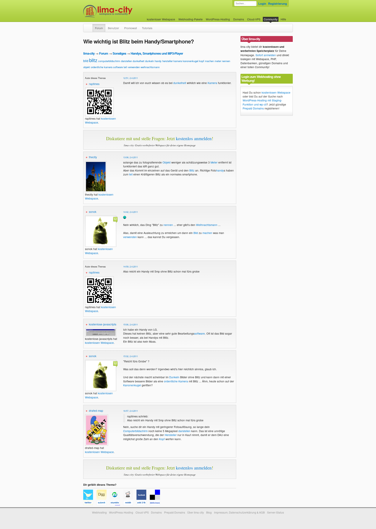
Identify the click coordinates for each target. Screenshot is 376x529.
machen (209, 61)
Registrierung (277, 3)
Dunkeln (174, 377)
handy (158, 61)
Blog (209, 512)
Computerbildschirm (135, 431)
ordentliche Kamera (176, 381)
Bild (195, 233)
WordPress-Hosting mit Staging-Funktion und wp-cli (262, 102)
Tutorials (147, 28)
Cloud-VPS (253, 19)
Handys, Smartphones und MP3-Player (157, 53)
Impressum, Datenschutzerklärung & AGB (239, 512)
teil (125, 67)
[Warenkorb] (289, 17)
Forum (99, 28)
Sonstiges (119, 53)
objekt (86, 67)
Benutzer (113, 28)
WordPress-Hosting (218, 19)
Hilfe (283, 19)
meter (218, 61)
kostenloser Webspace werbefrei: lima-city (122, 11)
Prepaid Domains (253, 108)
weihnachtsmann (150, 67)
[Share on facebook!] (143, 503)
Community (270, 19)
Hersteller (171, 435)
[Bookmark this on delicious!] (156, 503)
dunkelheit (138, 61)
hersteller (167, 61)
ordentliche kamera (101, 67)
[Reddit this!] (129, 503)
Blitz (191, 170)
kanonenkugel (190, 61)
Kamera (212, 83)
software (118, 67)
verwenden (134, 67)
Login (262, 3)
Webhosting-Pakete (190, 19)
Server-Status (275, 512)
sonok (92, 212)
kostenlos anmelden (194, 138)
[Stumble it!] (116, 503)
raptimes (94, 84)
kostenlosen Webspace (99, 343)
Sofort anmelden (266, 55)
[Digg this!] (103, 503)
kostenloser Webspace (161, 19)
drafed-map (96, 411)
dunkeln (149, 61)
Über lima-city (195, 512)
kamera (178, 61)
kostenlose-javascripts (102, 324)
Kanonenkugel (132, 385)
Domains (238, 19)
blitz (93, 60)
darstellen (126, 61)
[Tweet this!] (90, 503)
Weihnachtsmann (206, 225)
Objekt (167, 162)
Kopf (162, 439)
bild (85, 61)
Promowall (130, 28)
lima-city (89, 53)
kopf (201, 61)
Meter (214, 162)
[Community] (89, 26)
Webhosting (99, 512)
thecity (93, 157)
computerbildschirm (109, 61)
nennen (226, 61)
